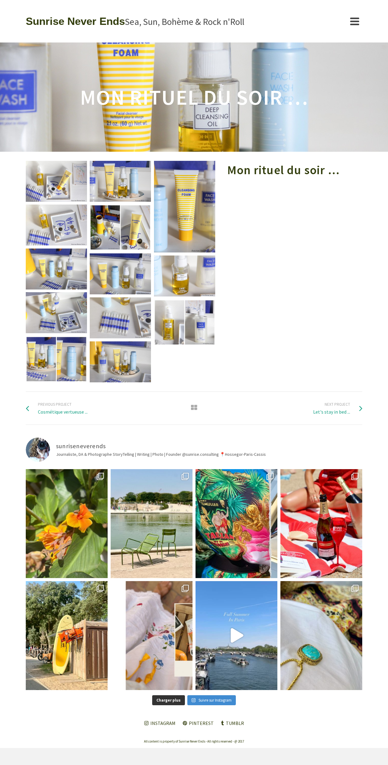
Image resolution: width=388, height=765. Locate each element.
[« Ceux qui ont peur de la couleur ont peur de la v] (236, 523)
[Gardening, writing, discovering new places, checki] (67, 523)
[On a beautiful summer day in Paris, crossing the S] (236, 635)
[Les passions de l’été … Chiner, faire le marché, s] (151, 635)
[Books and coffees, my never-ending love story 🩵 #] (321, 635)
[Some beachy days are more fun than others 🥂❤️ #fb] (321, 523)
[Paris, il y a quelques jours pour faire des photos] (151, 523)
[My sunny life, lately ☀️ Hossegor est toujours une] (67, 635)
